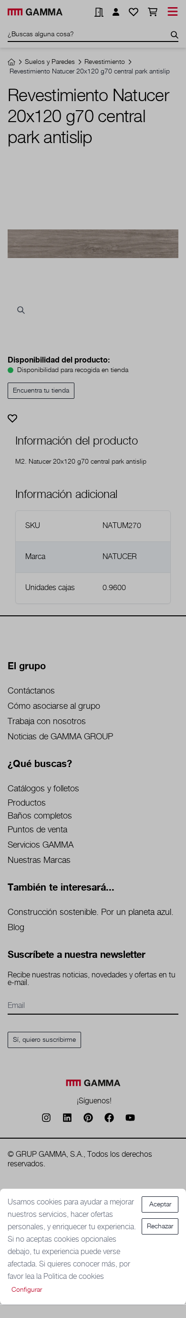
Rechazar (160, 1226)
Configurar (26, 1290)
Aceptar (160, 1204)
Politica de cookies (73, 1277)
